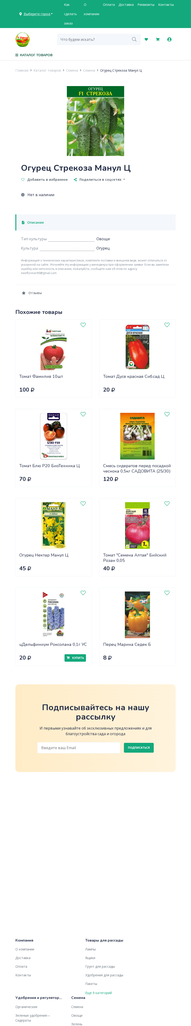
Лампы (90, 949)
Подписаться (139, 747)
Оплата (109, 4)
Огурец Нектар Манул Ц (43, 555)
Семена (72, 70)
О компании (91, 9)
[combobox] (92, 39)
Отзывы (34, 293)
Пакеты (91, 983)
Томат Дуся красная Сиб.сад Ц (133, 376)
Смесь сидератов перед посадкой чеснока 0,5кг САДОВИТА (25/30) (137, 468)
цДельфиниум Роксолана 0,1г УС (53, 644)
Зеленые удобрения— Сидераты (32, 1018)
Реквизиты (145, 4)
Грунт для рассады (100, 966)
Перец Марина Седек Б (127, 644)
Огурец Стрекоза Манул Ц (121, 70)
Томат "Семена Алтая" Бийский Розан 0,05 (135, 557)
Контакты (166, 4)
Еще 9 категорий (98, 993)
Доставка (126, 4)
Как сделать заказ (70, 13)
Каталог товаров (47, 70)
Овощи (76, 1015)
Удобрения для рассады (104, 975)
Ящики (90, 958)
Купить (78, 658)
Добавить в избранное (47, 179)
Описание (35, 222)
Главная (21, 70)
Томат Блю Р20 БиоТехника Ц (49, 466)
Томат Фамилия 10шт (41, 376)
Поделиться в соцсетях (100, 179)
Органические (26, 1007)
